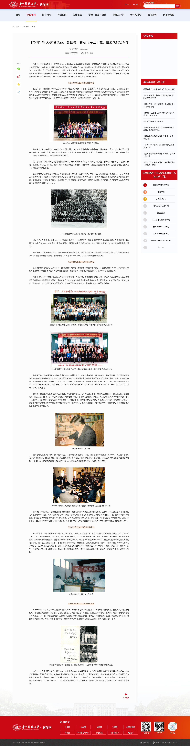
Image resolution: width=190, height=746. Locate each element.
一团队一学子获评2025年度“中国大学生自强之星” (158, 146)
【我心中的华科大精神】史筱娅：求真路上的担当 (159, 155)
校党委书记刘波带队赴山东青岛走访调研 (159, 89)
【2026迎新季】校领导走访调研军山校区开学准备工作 (158, 96)
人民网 (67, 727)
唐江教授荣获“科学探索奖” (153, 121)
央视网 (99, 727)
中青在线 (99, 733)
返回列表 (126, 698)
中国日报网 (115, 733)
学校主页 (128, 4)
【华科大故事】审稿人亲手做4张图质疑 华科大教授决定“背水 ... (158, 129)
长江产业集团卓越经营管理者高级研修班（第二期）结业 (159, 163)
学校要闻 (25, 27)
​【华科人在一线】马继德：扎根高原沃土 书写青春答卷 (159, 105)
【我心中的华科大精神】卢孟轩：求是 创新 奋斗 (158, 137)
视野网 (135, 4)
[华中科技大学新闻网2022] (32, 4)
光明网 (115, 727)
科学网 (67, 733)
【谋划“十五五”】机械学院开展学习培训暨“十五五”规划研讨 (158, 114)
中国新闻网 (130, 727)
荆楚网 (130, 733)
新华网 (83, 727)
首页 (17, 27)
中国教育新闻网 (83, 733)
